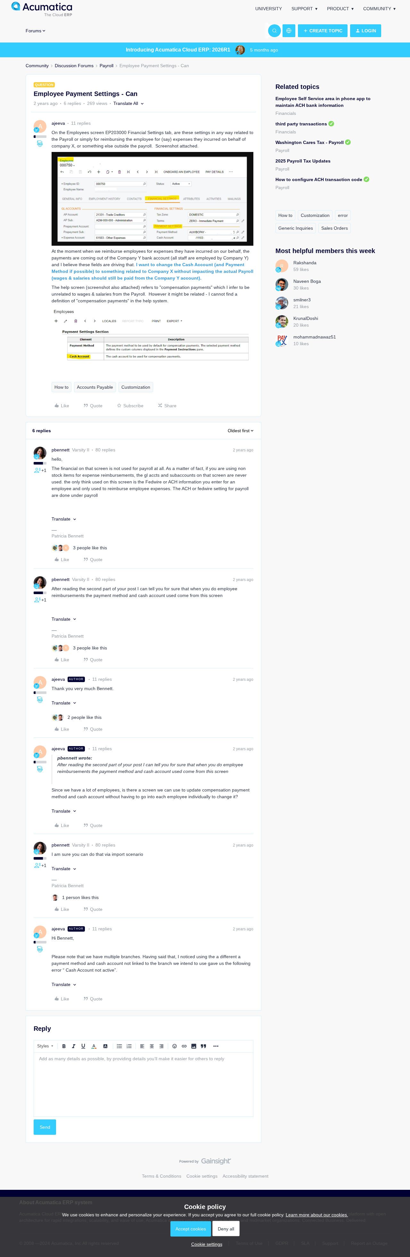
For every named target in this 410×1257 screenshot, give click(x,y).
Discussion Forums (74, 65)
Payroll (106, 65)
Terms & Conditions (161, 1176)
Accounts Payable (95, 387)
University (268, 8)
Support (302, 8)
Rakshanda (304, 262)
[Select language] (289, 30)
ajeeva (58, 123)
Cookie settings (201, 1176)
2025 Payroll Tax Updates (303, 160)
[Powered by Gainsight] (205, 1163)
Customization (135, 387)
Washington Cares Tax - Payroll (309, 142)
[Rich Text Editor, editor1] (143, 1085)
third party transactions (301, 123)
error (343, 215)
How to (61, 387)
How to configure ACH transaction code (318, 179)
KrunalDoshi (305, 318)
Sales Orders (334, 228)
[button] (323, 30)
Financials (285, 113)
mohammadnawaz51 (314, 336)
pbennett (61, 449)
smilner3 (302, 299)
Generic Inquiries (295, 228)
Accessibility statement (245, 1176)
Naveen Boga (307, 281)
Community (377, 8)
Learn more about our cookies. (317, 1214)
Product (338, 8)
